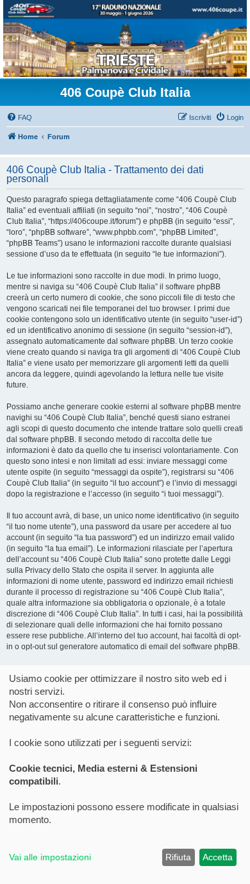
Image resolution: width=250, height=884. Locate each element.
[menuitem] (19, 117)
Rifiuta (178, 857)
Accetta (218, 857)
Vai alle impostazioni (50, 857)
